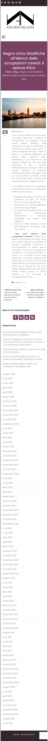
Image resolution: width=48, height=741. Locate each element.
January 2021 (9, 664)
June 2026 (8, 383)
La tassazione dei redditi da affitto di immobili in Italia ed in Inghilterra (34, 293)
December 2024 (10, 460)
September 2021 (10, 628)
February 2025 (10, 451)
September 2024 (11, 473)
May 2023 (7, 537)
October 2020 (9, 678)
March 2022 (8, 600)
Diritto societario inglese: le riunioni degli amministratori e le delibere (22, 333)
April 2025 (7, 442)
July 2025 (7, 428)
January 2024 (9, 505)
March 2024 (8, 496)
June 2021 (7, 641)
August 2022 (9, 578)
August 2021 (8, 632)
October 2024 (9, 469)
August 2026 (9, 374)
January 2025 (9, 455)
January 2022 (9, 609)
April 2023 (7, 541)
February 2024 (10, 501)
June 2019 (8, 723)
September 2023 (11, 523)
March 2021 (8, 655)
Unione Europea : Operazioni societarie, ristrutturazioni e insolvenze (12, 295)
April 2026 (7, 392)
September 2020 (11, 682)
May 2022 (7, 591)
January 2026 (9, 405)
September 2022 (11, 573)
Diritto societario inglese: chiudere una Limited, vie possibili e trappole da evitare (22, 358)
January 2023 (9, 555)
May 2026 (7, 387)
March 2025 (8, 446)
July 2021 (7, 637)
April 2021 (7, 650)
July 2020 (7, 691)
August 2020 (9, 687)
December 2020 (10, 668)
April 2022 (7, 596)
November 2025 (10, 414)
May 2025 (7, 437)
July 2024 (7, 478)
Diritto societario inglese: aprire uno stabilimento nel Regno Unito (20, 365)
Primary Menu (3, 37)
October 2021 (9, 623)
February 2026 (10, 401)
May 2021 (7, 646)
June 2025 (8, 433)
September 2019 (10, 714)
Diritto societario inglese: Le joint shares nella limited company (24, 350)
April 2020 (7, 696)
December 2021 (10, 614)
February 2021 (9, 659)
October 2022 (9, 569)
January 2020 (9, 705)
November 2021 (10, 619)
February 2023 (10, 551)
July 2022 (7, 582)
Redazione (18, 131)
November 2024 (10, 464)
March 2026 (8, 396)
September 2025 (11, 424)
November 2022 (10, 564)
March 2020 (8, 700)
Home (8, 71)
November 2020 (10, 673)
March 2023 (8, 546)
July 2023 (7, 528)
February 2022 (10, 605)
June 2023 (8, 532)
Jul (5, 133)
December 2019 (10, 709)
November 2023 (10, 514)
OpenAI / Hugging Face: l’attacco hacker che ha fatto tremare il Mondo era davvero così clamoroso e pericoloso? (23, 342)
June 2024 (8, 482)
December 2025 (10, 410)
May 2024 (7, 487)
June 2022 (8, 587)
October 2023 (9, 519)
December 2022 (10, 560)
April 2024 (7, 492)
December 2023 (10, 510)
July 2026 (7, 378)
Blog (16, 71)
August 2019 (9, 718)
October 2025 (9, 419)
